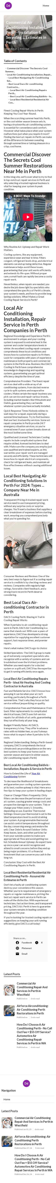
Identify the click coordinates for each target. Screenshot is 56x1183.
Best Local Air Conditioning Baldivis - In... (31, 96)
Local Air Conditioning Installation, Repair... (29, 74)
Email (24, 953)
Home (46, 5)
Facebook (27, 942)
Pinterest (27, 948)
